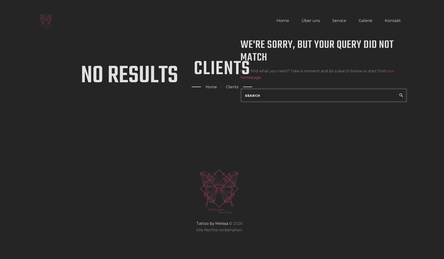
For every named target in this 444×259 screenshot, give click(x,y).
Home (211, 87)
